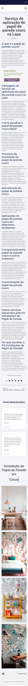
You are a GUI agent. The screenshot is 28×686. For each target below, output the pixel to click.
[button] (25, 2)
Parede (6, 410)
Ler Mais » (6, 423)
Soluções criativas (10, 434)
